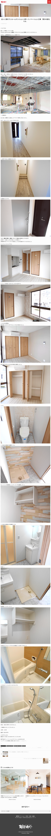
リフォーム (8, 747)
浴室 (17, 747)
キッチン (3, 747)
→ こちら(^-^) (23, 740)
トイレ (20, 747)
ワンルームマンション (32, 747)
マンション (13, 747)
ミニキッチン (24, 747)
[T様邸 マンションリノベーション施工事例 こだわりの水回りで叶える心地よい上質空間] (13, 781)
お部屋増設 (39, 747)
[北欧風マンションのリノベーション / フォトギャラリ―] (38, 781)
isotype (27, 833)
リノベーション (45, 747)
